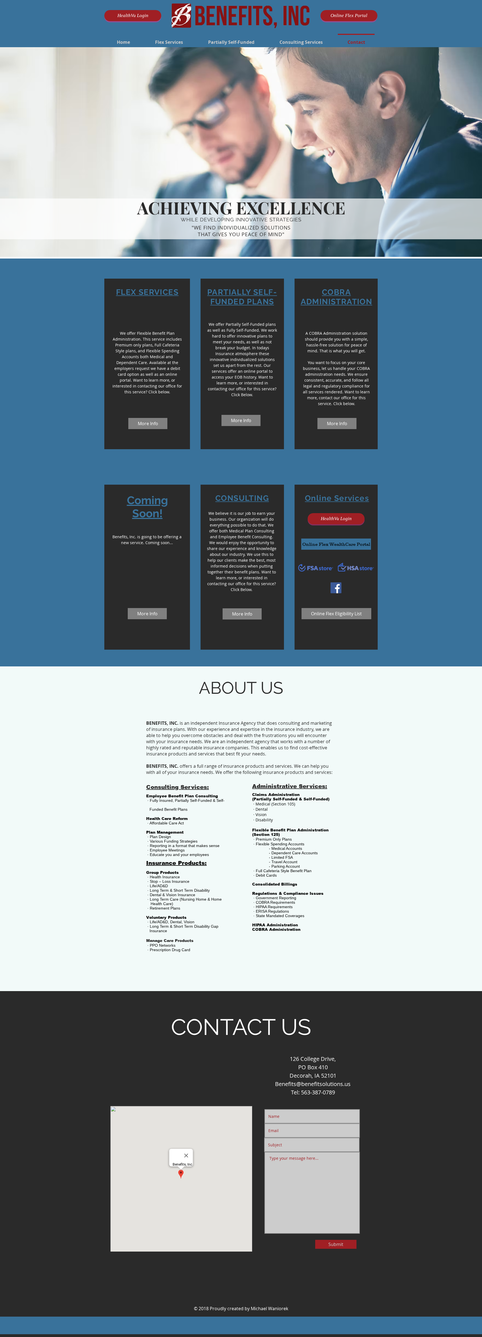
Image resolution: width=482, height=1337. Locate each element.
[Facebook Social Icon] (336, 587)
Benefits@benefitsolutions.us (313, 1084)
